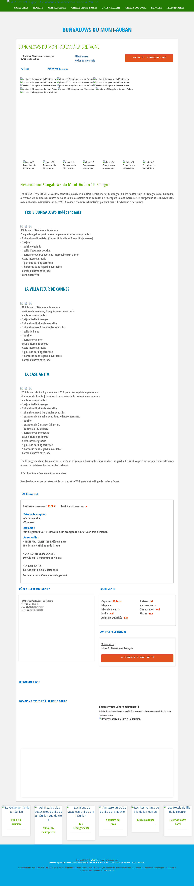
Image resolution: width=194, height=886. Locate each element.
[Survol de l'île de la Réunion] (49, 813)
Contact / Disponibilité (150, 57)
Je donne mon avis (85, 60)
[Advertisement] (97, 773)
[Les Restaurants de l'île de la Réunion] (146, 809)
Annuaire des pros (113, 822)
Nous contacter (138, 862)
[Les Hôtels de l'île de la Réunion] (178, 809)
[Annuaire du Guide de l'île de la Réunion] (113, 809)
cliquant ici (110, 871)
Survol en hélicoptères (48, 830)
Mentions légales (56, 862)
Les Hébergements (81, 826)
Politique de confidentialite (75, 862)
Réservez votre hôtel (178, 822)
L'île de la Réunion (16, 822)
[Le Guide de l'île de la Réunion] (16, 809)
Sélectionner (81, 56)
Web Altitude (96, 860)
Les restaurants (145, 820)
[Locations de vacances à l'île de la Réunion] (81, 811)
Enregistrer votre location (120, 862)
